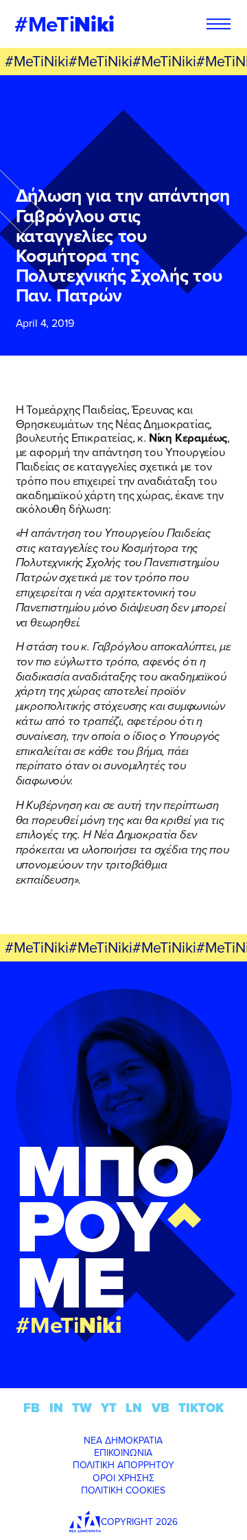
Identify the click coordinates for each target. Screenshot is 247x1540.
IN (56, 1407)
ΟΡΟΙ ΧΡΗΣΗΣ (123, 1478)
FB (31, 1407)
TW (82, 1407)
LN (134, 1407)
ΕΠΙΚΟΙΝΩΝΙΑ (123, 1452)
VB (160, 1407)
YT (109, 1407)
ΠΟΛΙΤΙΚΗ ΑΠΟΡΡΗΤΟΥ (123, 1465)
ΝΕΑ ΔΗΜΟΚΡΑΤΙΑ (123, 1440)
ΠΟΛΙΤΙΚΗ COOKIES (123, 1490)
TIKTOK (201, 1407)
